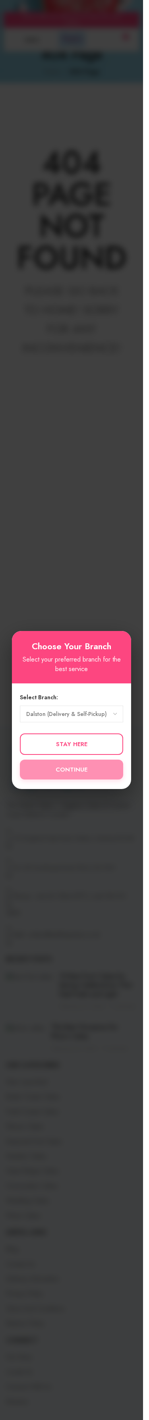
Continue (71, 769)
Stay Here (71, 744)
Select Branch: (39, 697)
